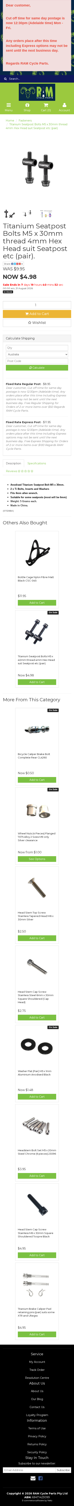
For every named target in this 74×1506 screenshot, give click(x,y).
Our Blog (37, 1399)
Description (13, 463)
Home (10, 120)
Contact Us (37, 1407)
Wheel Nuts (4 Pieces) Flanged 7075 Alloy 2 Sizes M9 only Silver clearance (36, 837)
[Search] (5, 79)
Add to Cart (38, 314)
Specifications (37, 463)
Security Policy (37, 1452)
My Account (37, 1362)
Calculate (38, 367)
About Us (37, 1391)
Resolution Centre (37, 1378)
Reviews (12, 471)
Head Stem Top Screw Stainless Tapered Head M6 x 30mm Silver (36, 916)
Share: (7, 263)
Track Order (37, 1370)
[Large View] (9, 213)
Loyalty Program (37, 1415)
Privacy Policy (37, 1436)
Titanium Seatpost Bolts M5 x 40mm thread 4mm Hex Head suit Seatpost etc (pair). (36, 660)
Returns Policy (37, 1444)
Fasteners (25, 120)
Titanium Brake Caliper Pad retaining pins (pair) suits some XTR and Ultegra (36, 1312)
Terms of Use (37, 1428)
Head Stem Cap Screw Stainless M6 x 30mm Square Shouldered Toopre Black (35, 1233)
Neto (49, 1500)
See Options (37, 859)
